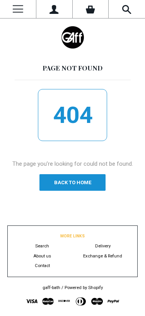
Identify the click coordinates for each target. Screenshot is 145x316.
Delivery (103, 246)
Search (42, 246)
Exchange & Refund (102, 256)
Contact (42, 265)
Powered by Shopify (84, 287)
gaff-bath (51, 287)
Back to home (72, 182)
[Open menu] (18, 9)
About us (42, 256)
